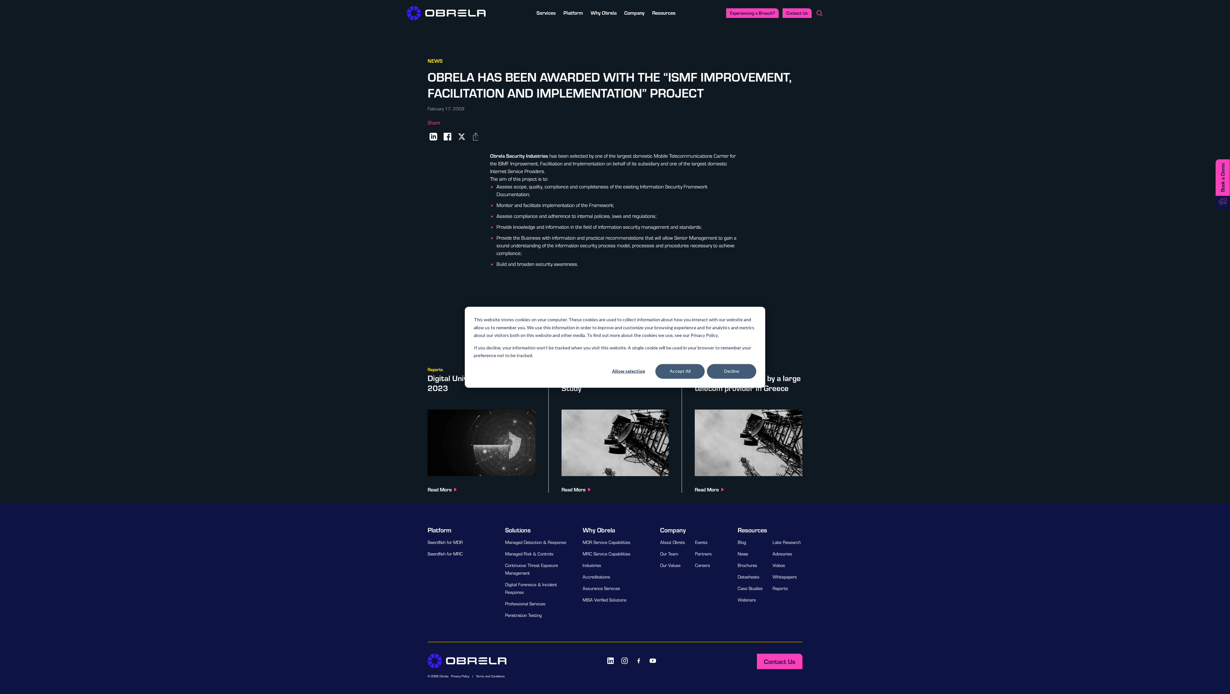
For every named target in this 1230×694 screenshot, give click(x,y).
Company (634, 12)
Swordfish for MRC (445, 554)
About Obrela (672, 542)
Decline (731, 371)
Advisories (782, 554)
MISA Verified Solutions (605, 600)
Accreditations (596, 577)
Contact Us (797, 13)
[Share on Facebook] (447, 137)
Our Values (670, 565)
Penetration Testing (523, 615)
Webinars (747, 600)
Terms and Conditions (490, 676)
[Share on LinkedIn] (433, 137)
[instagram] (624, 661)
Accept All (680, 371)
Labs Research (787, 542)
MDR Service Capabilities (606, 542)
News (743, 554)
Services (546, 12)
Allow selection (628, 371)
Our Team (669, 554)
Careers (702, 565)
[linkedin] (610, 661)
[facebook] (639, 661)
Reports (780, 588)
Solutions (518, 530)
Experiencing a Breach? (752, 13)
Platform (573, 12)
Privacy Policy (460, 676)
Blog (742, 542)
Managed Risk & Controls (529, 554)
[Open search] (819, 13)
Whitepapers (785, 577)
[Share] (475, 137)
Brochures (747, 565)
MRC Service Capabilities (606, 554)
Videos (779, 565)
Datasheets (748, 577)
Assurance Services (601, 588)
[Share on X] (461, 137)
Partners (703, 554)
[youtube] (653, 661)
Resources (664, 12)
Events (701, 542)
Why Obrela (604, 12)
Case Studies (750, 588)
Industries (592, 565)
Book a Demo (1222, 177)
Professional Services (525, 604)
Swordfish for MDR (445, 542)
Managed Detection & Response (535, 542)
